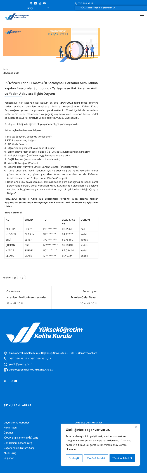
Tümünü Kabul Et (122, 458)
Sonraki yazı (89, 291)
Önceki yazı (13, 291)
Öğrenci (8, 432)
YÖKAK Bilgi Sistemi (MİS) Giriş (21, 437)
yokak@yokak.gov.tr (20, 364)
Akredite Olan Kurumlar (88, 422)
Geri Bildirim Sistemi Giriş (18, 442)
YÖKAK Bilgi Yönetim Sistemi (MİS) (97, 7)
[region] (100, 445)
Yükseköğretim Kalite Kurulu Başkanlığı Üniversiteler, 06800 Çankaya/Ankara (53, 353)
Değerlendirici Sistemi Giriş (19, 447)
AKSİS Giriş (10, 453)
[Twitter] (15, 277)
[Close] (136, 427)
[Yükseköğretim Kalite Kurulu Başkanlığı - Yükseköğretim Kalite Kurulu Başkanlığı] (20, 16)
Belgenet (9, 458)
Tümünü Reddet (96, 458)
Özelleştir (74, 458)
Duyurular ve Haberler (16, 422)
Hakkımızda (10, 427)
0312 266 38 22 (85, 3)
